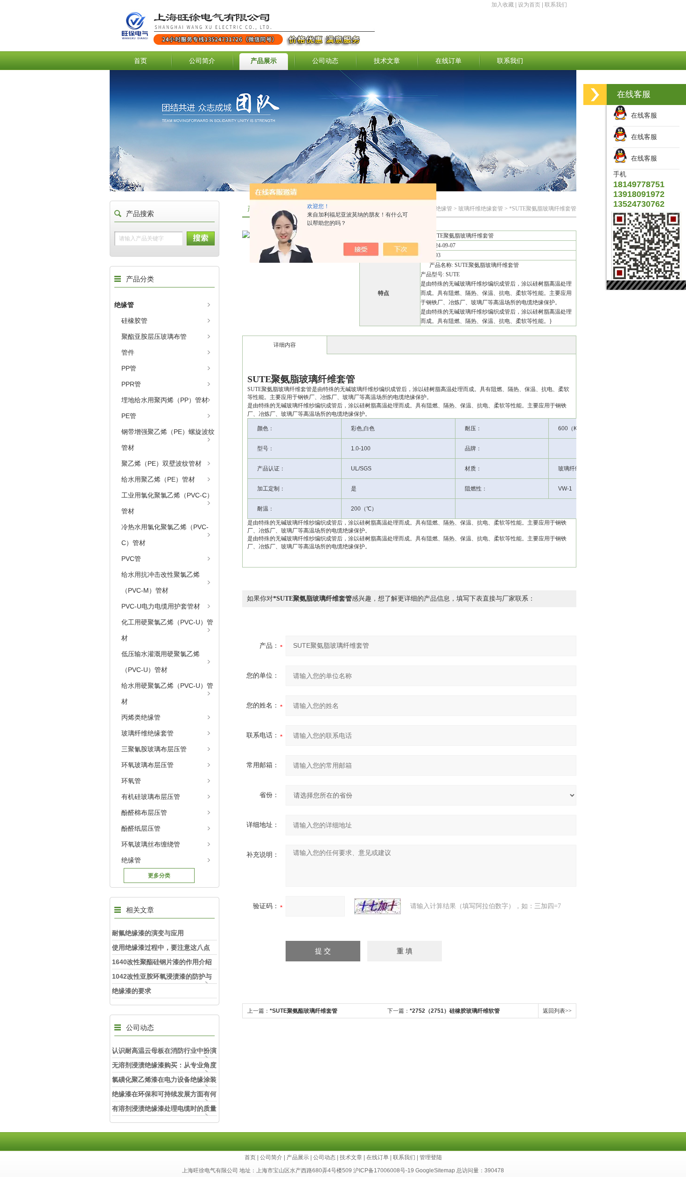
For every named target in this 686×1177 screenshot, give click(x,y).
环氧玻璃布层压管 (147, 765)
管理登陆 (431, 1157)
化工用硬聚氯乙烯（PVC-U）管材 (167, 630)
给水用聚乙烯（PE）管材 (158, 479)
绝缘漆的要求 (131, 991)
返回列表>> (557, 1011)
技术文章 (387, 60)
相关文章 (140, 910)
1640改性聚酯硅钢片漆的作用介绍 (162, 962)
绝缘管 (124, 304)
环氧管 (131, 781)
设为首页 (529, 4)
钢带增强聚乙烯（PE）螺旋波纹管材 (168, 439)
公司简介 (202, 60)
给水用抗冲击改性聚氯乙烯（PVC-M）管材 (160, 582)
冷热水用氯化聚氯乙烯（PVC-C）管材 (165, 534)
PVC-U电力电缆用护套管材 (160, 606)
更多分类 (159, 875)
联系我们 (556, 4)
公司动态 (325, 60)
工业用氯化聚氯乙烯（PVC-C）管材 (167, 503)
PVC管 (131, 558)
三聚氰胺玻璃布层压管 (154, 749)
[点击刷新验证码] (377, 906)
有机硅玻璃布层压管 (150, 796)
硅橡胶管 (134, 320)
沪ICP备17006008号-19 (383, 1170)
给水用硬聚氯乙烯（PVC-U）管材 (167, 693)
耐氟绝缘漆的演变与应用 (148, 933)
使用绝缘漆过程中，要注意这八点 (161, 947)
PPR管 (131, 384)
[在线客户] (595, 94)
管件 (127, 352)
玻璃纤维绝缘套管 (147, 733)
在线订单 (448, 60)
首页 (140, 60)
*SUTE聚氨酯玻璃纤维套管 (303, 1011)
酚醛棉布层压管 (144, 812)
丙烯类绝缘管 (141, 717)
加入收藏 (502, 4)
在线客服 (642, 115)
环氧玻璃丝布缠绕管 (150, 844)
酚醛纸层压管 (141, 828)
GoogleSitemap (435, 1170)
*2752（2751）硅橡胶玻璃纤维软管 (455, 1011)
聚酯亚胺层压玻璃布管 (154, 336)
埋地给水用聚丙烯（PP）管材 (164, 400)
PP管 (128, 368)
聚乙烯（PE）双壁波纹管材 (161, 463)
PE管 (128, 416)
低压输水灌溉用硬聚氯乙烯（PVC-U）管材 (160, 661)
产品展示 (264, 60)
